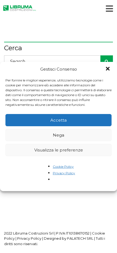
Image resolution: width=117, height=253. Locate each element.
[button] (108, 69)
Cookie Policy (63, 167)
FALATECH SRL (80, 238)
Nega (58, 135)
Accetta (58, 120)
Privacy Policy (64, 173)
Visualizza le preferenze (58, 150)
